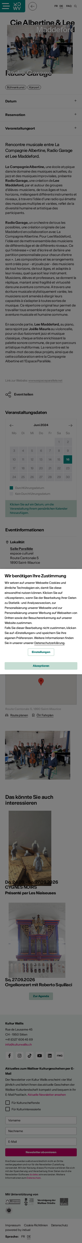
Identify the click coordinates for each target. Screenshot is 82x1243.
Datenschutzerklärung (49, 643)
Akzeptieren (41, 666)
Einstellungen (41, 652)
